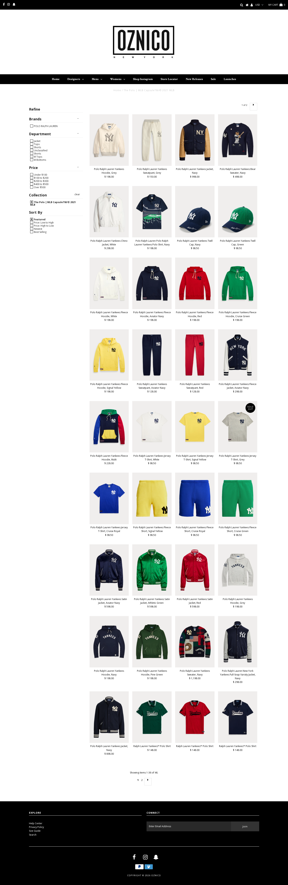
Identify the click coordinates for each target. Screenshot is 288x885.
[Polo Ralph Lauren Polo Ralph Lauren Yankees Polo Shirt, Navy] (152, 211)
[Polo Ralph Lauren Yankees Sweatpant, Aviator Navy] (152, 355)
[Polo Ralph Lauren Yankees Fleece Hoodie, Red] (195, 283)
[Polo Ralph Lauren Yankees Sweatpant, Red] (195, 355)
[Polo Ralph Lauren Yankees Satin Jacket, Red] (195, 570)
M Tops (37, 156)
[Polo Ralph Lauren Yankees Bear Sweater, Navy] (237, 140)
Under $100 (40, 174)
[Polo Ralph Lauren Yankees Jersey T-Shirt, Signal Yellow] (195, 426)
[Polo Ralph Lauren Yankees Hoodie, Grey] (109, 140)
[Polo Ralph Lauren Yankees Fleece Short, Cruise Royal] (195, 498)
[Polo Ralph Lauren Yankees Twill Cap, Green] (237, 211)
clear (77, 194)
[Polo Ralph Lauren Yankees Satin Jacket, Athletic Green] (152, 570)
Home (117, 90)
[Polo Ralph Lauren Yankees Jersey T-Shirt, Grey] (237, 426)
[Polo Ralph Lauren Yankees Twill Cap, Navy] (195, 211)
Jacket (36, 141)
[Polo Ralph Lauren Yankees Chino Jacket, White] (109, 211)
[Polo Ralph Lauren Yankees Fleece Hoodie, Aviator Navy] (152, 283)
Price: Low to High (43, 222)
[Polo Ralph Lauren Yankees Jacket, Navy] (195, 140)
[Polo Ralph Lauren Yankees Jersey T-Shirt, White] (152, 426)
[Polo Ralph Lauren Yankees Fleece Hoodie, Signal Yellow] (109, 355)
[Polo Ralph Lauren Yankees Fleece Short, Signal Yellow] (152, 498)
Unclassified (40, 150)
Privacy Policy (36, 827)
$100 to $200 (40, 177)
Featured (39, 219)
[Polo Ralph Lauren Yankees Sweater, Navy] (195, 641)
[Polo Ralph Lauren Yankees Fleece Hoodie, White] (109, 283)
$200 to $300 (40, 180)
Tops (36, 144)
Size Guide (35, 830)
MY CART (276, 4)
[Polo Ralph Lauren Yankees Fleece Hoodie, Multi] (109, 426)
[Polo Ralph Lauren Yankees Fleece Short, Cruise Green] (237, 498)
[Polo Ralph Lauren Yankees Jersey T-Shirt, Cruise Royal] (109, 498)
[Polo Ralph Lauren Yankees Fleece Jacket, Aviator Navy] (237, 355)
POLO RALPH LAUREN (45, 126)
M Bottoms (39, 159)
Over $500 (39, 187)
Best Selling (39, 231)
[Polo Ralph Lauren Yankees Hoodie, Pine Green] (152, 641)
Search (32, 834)
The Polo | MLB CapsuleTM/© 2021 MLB (53, 203)
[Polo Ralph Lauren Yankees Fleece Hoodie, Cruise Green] (237, 283)
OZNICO (156, 875)
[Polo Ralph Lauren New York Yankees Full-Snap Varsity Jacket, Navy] (237, 641)
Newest (37, 228)
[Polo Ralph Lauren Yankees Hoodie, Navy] (109, 641)
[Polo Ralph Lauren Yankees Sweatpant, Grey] (152, 140)
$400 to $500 (40, 184)
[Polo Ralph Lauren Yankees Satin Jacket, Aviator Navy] (109, 570)
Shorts (37, 147)
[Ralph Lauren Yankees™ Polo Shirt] (152, 717)
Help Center (35, 823)
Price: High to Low (43, 225)
